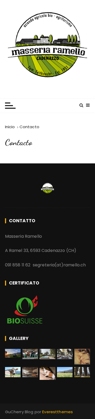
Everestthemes (57, 412)
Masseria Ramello (47, 88)
